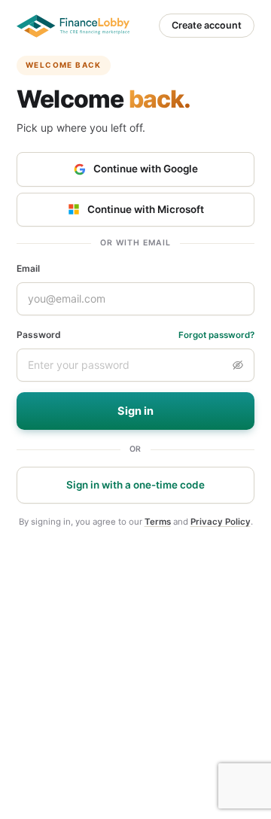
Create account (207, 25)
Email (28, 268)
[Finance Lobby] (73, 26)
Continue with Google (145, 169)
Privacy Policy (220, 521)
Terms (158, 521)
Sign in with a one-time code (135, 485)
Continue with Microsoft (145, 209)
